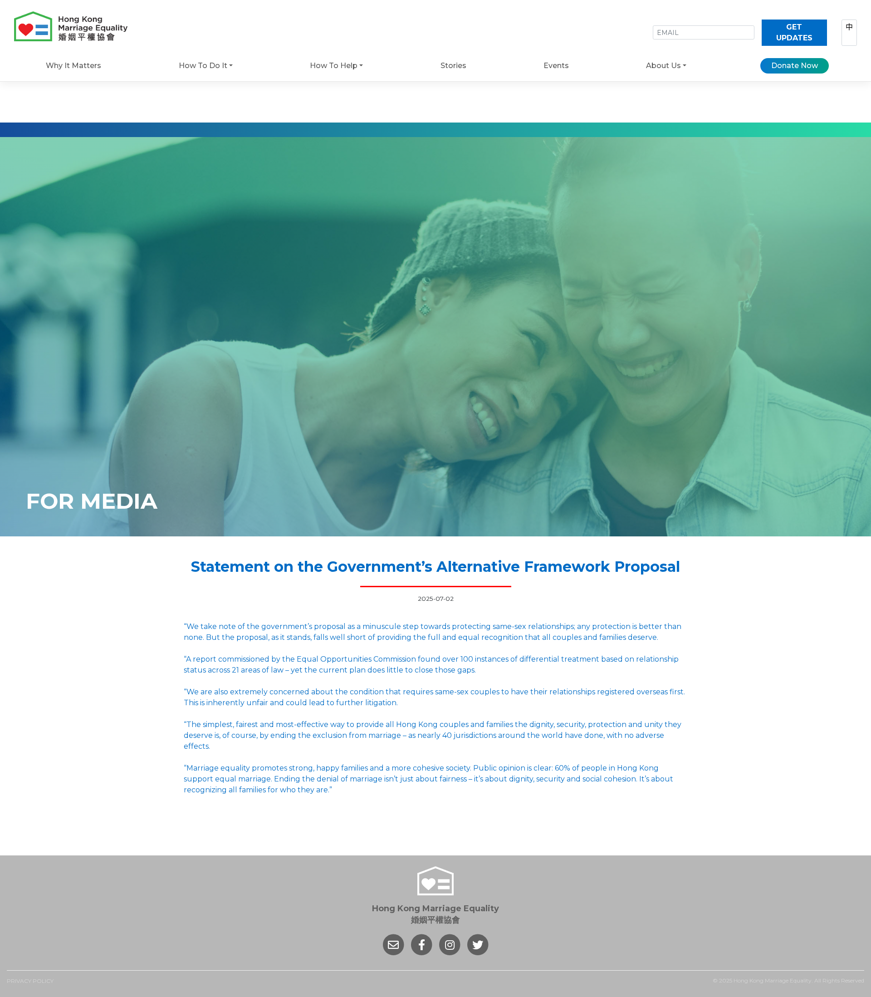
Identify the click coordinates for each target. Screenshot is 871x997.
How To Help (333, 65)
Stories (453, 65)
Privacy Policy (30, 980)
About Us (663, 65)
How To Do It (203, 65)
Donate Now (794, 65)
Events (556, 65)
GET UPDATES (794, 32)
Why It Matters (73, 65)
